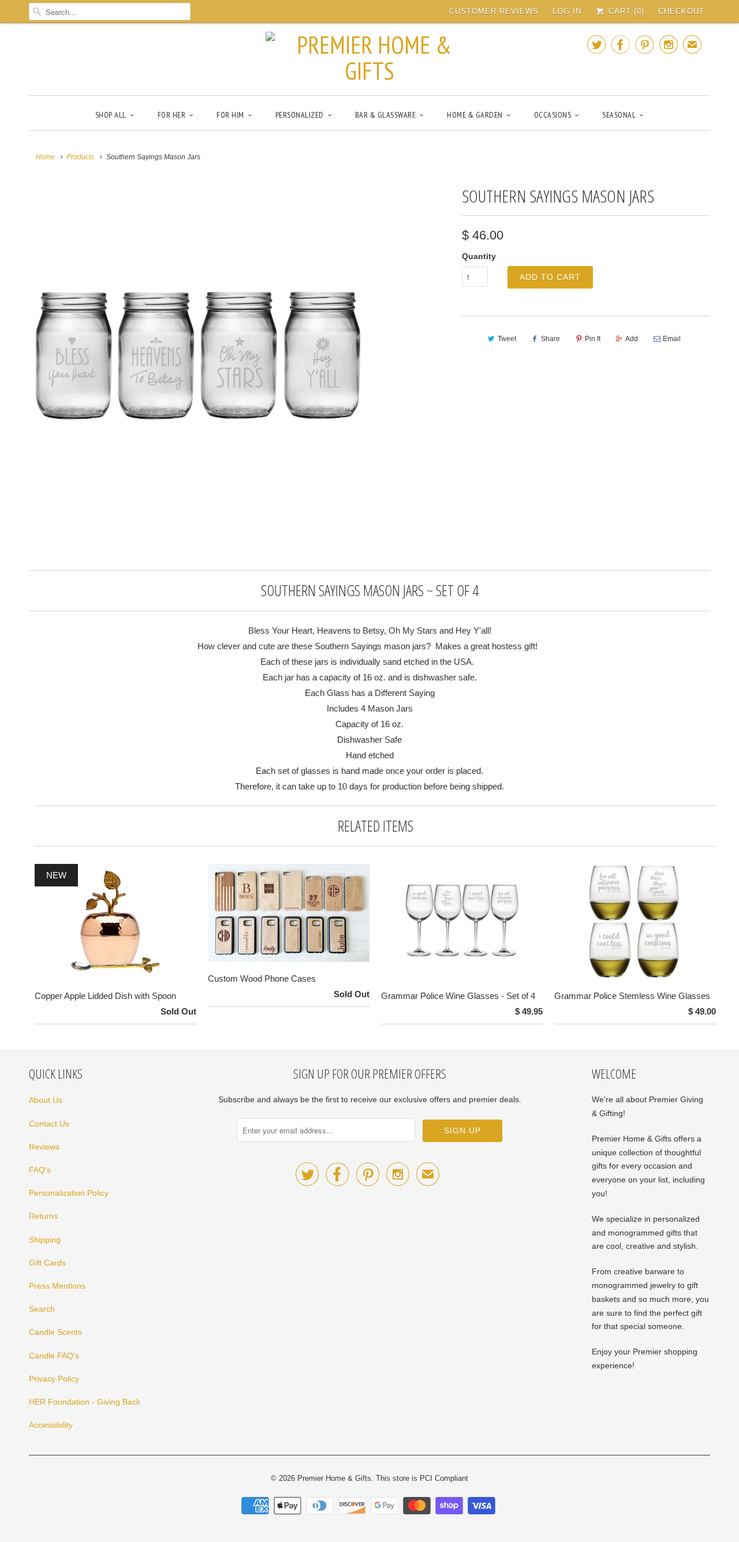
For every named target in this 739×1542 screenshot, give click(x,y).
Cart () (625, 11)
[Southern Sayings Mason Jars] (197, 350)
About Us (45, 1100)
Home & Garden (475, 115)
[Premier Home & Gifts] (369, 58)
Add (631, 339)
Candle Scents (55, 1332)
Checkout (681, 11)
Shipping (45, 1239)
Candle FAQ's (54, 1355)
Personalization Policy (69, 1192)
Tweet (507, 339)
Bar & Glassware (385, 115)
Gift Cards (47, 1262)
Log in (567, 11)
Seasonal (619, 115)
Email (672, 339)
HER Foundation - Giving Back (84, 1401)
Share (550, 339)
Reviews (44, 1146)
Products (80, 157)
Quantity (479, 256)
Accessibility (51, 1424)
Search (42, 1308)
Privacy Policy (54, 1378)
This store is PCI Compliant (422, 1478)
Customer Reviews (494, 11)
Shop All (110, 115)
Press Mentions (57, 1285)
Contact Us (49, 1123)
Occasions (553, 115)
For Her (172, 115)
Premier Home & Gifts (334, 1478)
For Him (230, 115)
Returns (43, 1216)
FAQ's (40, 1169)
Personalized (299, 115)
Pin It (592, 339)
